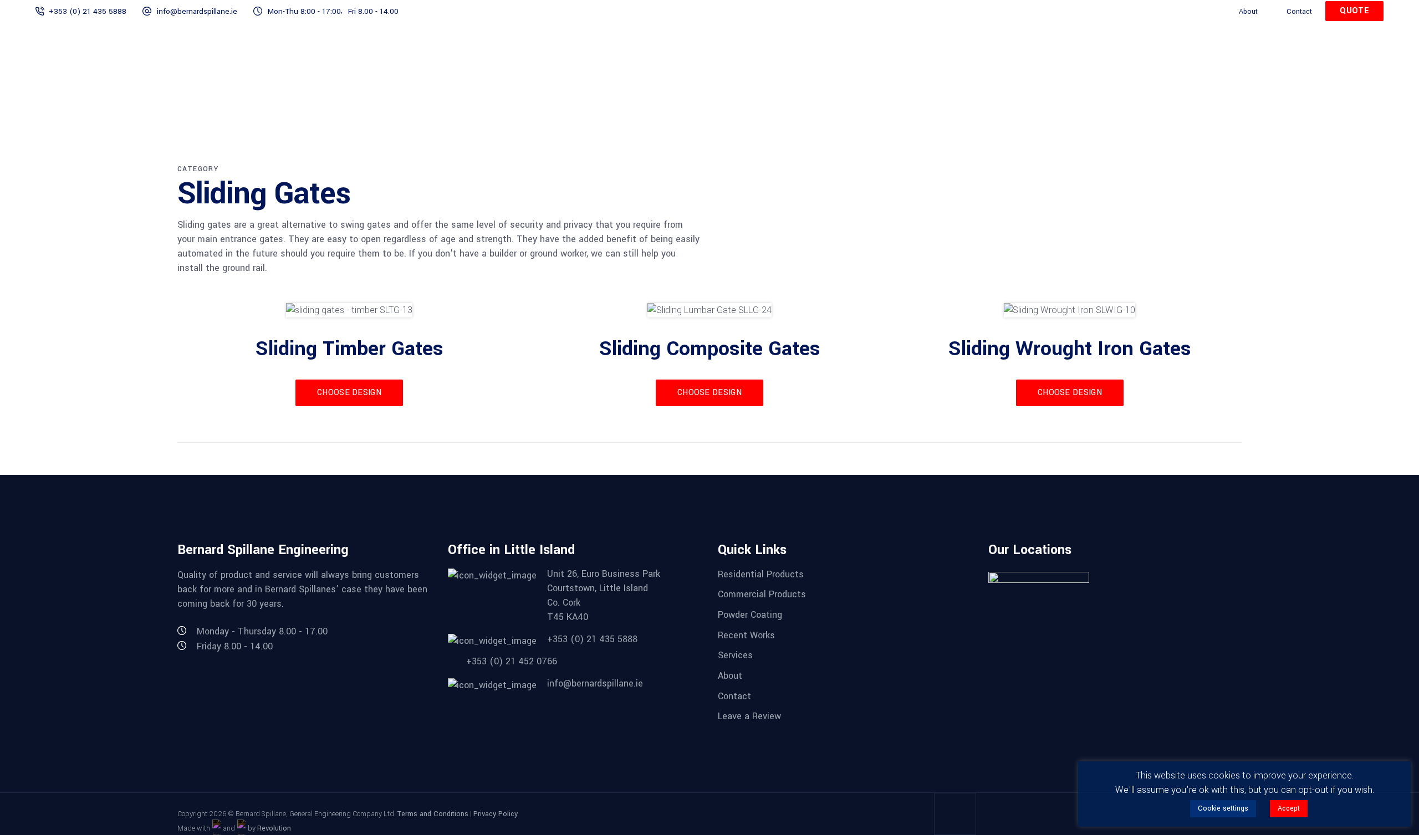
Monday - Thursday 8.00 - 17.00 (262, 631)
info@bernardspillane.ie (197, 11)
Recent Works (746, 634)
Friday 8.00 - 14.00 (235, 646)
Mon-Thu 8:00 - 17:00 (304, 11)
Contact (1299, 11)
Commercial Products (762, 594)
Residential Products (761, 573)
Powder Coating (750, 614)
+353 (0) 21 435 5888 (87, 11)
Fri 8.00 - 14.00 (373, 11)
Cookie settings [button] (1223, 808)
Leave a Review (749, 716)
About (1248, 11)
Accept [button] (1289, 808)
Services (735, 655)
